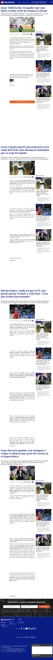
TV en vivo (34, 2)
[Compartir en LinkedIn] (32, 34)
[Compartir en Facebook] (27, 34)
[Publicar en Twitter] (25, 34)
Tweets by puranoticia (40, 619)
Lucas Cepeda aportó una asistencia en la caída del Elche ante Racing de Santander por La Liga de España (42, 49)
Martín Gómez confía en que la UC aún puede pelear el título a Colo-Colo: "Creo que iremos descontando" (43, 75)
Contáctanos (3, 625)
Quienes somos (12, 621)
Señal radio (42, 2)
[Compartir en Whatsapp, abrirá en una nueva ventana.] (29, 34)
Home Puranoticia (21, 621)
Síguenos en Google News (4, 626)
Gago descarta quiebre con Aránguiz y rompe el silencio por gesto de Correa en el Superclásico (43, 100)
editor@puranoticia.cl (4, 624)
